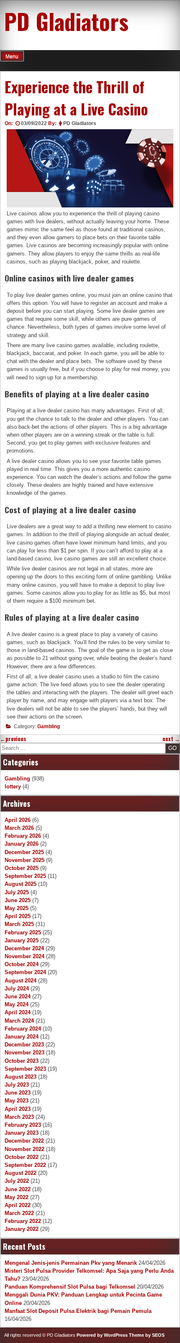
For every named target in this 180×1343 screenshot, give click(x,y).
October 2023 (22, 1061)
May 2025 (16, 908)
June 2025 (18, 900)
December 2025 (24, 852)
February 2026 (23, 836)
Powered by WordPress (102, 1335)
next (171, 739)
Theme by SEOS (147, 1335)
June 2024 (18, 996)
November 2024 (24, 956)
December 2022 (24, 1141)
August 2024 (20, 980)
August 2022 (20, 1173)
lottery (13, 786)
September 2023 (25, 1069)
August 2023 (20, 1077)
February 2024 (23, 1029)
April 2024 (18, 1012)
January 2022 (22, 1229)
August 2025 (20, 884)
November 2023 (24, 1052)
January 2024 (22, 1036)
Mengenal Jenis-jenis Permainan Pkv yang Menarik (71, 1263)
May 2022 (16, 1197)
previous (13, 739)
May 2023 (16, 1100)
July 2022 (17, 1181)
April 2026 (18, 820)
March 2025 (19, 924)
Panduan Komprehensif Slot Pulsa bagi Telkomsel (70, 1287)
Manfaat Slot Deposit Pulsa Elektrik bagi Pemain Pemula (78, 1311)
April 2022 (18, 1205)
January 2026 (22, 844)
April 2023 (18, 1109)
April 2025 (18, 916)
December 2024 (24, 948)
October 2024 (22, 964)
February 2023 (23, 1125)
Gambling (48, 726)
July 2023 (17, 1085)
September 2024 (25, 972)
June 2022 (18, 1189)
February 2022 (23, 1221)
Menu (11, 56)
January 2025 (22, 940)
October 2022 (22, 1157)
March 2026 (19, 828)
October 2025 (22, 868)
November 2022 (24, 1149)
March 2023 (19, 1117)
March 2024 (19, 1021)
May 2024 (16, 1004)
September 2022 (25, 1165)
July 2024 (17, 988)
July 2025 (17, 892)
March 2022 (19, 1213)
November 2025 (24, 860)
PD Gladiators (66, 21)
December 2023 (24, 1044)
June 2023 (18, 1093)
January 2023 (22, 1133)
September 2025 (25, 876)
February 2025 (23, 932)
